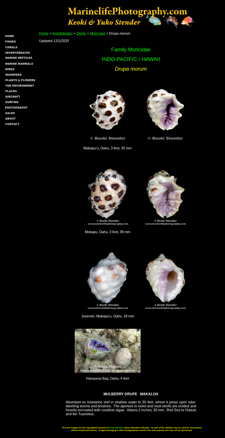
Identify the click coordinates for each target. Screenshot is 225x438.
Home (44, 33)
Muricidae (97, 33)
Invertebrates (62, 33)
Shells (81, 33)
